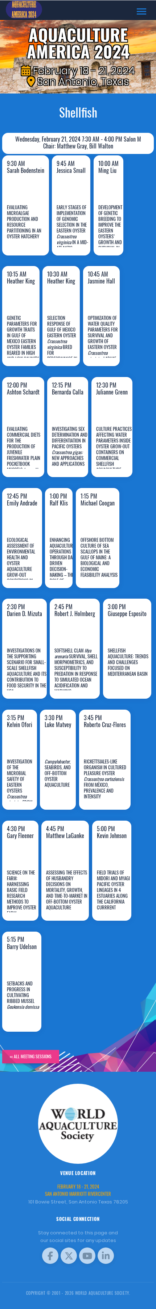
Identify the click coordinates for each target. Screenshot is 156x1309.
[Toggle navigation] (141, 11)
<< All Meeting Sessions (31, 1056)
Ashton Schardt (25, 454)
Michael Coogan (99, 565)
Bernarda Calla (72, 454)
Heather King (26, 343)
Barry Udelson (25, 1008)
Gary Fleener (24, 897)
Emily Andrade (25, 565)
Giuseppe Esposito (128, 676)
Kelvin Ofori (23, 787)
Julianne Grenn (115, 454)
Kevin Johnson (115, 897)
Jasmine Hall (107, 343)
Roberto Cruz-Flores (102, 781)
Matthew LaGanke (65, 897)
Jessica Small (74, 232)
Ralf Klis (62, 565)
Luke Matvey (62, 787)
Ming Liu (112, 232)
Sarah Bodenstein (30, 232)
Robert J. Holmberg (76, 676)
